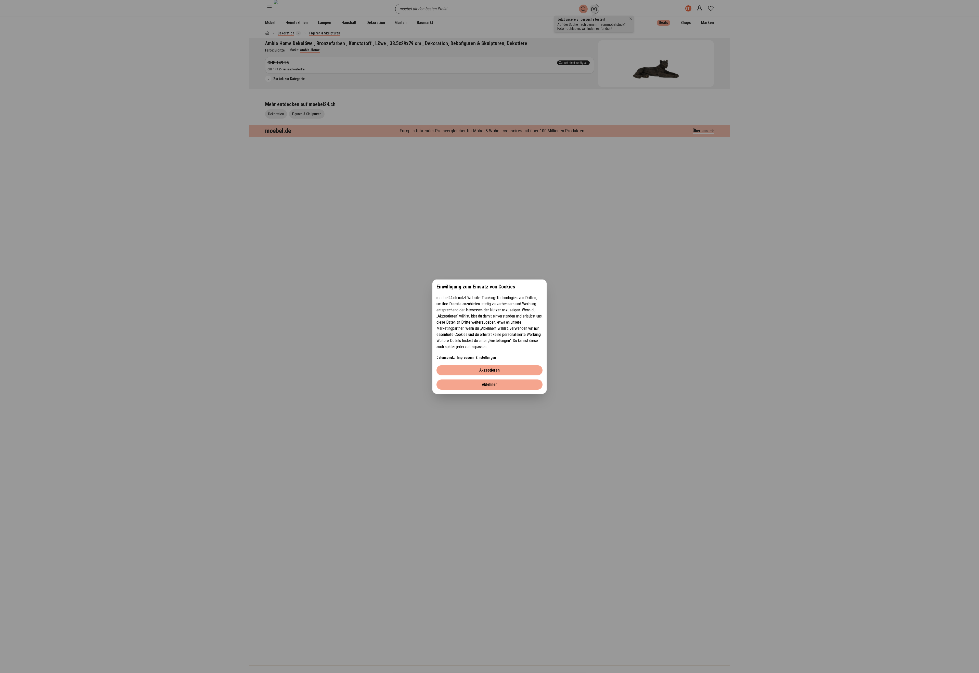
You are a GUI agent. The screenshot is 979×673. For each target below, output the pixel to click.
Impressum (465, 357)
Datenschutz (445, 357)
